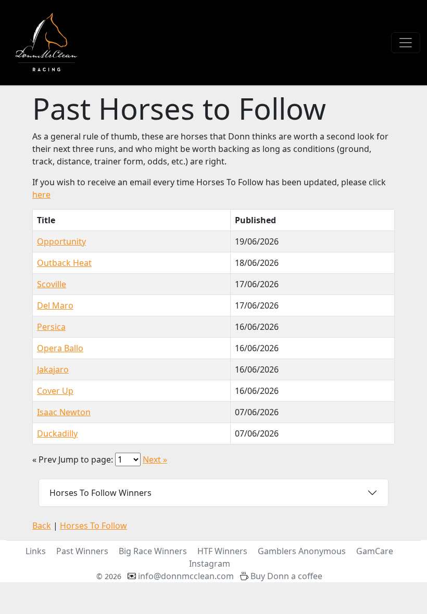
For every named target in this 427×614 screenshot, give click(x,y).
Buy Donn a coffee (286, 576)
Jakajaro (53, 369)
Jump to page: (85, 459)
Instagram (209, 563)
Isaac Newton (64, 412)
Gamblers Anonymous (302, 551)
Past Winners (82, 551)
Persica (51, 326)
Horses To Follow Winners (100, 492)
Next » (155, 459)
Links (36, 551)
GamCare (374, 551)
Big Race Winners (153, 551)
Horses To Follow (93, 525)
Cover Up (55, 390)
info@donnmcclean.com (186, 576)
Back (41, 525)
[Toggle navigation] (405, 42)
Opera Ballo (60, 348)
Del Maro (55, 305)
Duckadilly (57, 433)
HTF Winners (222, 551)
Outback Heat (64, 262)
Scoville (51, 284)
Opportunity (61, 241)
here (41, 194)
